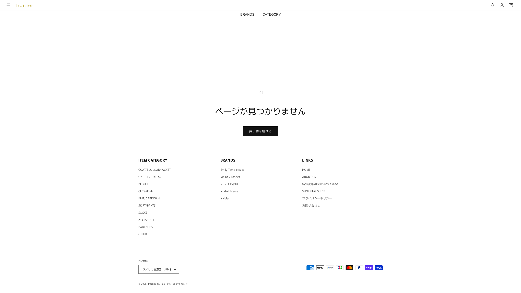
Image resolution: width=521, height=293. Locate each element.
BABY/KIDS (145, 227)
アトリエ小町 (229, 184)
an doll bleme (229, 191)
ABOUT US (309, 177)
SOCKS (142, 212)
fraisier (225, 198)
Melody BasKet (230, 177)
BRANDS (247, 14)
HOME (306, 169)
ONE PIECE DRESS (149, 177)
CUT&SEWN (145, 191)
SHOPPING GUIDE (313, 191)
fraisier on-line (156, 283)
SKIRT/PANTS (147, 205)
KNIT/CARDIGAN (149, 198)
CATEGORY (272, 14)
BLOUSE (143, 184)
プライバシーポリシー (317, 198)
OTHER (142, 234)
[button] (8, 5)
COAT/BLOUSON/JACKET (154, 169)
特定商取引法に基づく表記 (320, 184)
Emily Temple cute (232, 169)
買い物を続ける (260, 131)
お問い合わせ (311, 205)
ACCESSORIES (147, 220)
